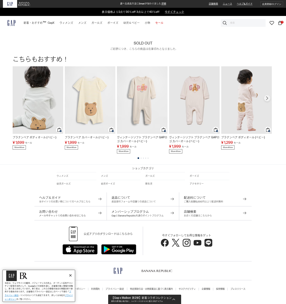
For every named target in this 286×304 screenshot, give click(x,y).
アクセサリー (197, 183)
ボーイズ (194, 176)
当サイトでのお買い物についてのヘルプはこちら (64, 201)
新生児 (148, 183)
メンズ (104, 176)
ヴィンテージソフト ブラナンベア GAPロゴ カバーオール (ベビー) (142, 139)
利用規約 (95, 289)
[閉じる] (70, 275)
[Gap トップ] (9, 23)
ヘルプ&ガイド (245, 4)
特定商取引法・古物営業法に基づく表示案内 (151, 289)
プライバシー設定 (114, 289)
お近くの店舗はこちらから (198, 215)
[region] (38, 286)
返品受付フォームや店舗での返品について (133, 201)
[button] (272, 4)
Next (267, 98)
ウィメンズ (62, 176)
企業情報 (206, 289)
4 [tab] (145, 158)
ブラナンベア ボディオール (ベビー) (34, 137)
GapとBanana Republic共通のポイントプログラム (137, 215)
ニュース (227, 4)
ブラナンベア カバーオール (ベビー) (86, 137)
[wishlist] (271, 22)
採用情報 (220, 289)
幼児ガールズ (64, 183)
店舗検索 (213, 4)
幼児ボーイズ (108, 183)
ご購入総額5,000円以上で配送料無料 (203, 201)
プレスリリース (237, 289)
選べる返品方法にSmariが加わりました (143, 3)
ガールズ (150, 176)
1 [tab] (138, 158)
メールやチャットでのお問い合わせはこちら (62, 215)
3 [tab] (143, 158)
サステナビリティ (187, 289)
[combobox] (243, 23)
